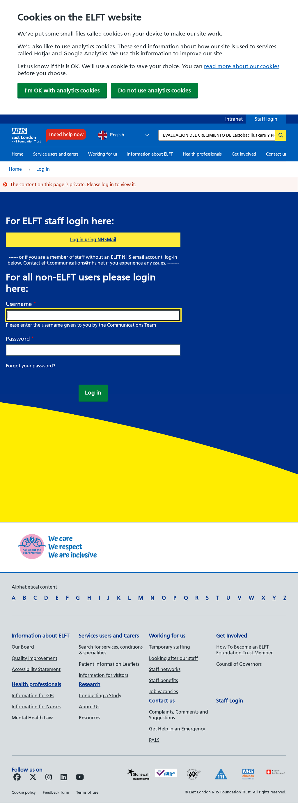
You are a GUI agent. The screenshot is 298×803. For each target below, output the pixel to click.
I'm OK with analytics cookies (62, 90)
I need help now (66, 134)
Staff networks (164, 669)
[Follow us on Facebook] (17, 778)
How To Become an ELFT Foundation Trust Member (244, 650)
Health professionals (202, 154)
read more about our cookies (241, 66)
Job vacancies (163, 691)
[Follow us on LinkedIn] (64, 778)
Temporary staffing (169, 647)
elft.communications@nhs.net (73, 263)
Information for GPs (33, 695)
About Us (89, 706)
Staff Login (229, 700)
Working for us (102, 154)
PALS (154, 740)
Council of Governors (239, 664)
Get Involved (231, 635)
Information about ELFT (150, 154)
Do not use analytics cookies (154, 90)
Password (18, 338)
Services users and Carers (109, 635)
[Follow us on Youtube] (80, 778)
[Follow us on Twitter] (33, 778)
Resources (89, 718)
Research (89, 684)
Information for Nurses (36, 706)
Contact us (276, 154)
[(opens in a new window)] (48, 778)
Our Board (23, 647)
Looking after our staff (173, 658)
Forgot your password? (30, 366)
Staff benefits (163, 680)
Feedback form (56, 792)
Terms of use (87, 792)
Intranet (234, 119)
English (116, 135)
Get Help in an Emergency (177, 729)
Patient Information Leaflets (109, 664)
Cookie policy (24, 792)
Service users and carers (56, 154)
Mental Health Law (32, 718)
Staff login (266, 119)
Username (19, 304)
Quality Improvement (34, 658)
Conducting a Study (100, 695)
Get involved (244, 154)
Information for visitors (103, 675)
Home (17, 154)
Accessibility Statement (36, 669)
